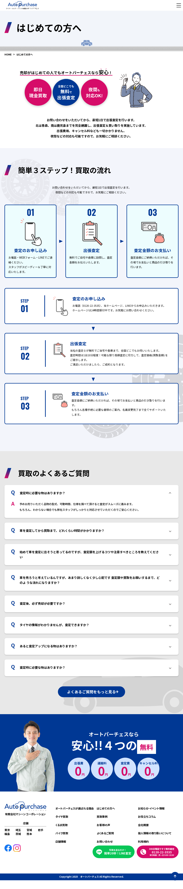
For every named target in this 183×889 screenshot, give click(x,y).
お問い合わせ (105, 841)
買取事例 (102, 816)
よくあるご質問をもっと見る (91, 691)
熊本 (29, 834)
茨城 (18, 834)
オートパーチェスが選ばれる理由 (74, 808)
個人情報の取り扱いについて (154, 833)
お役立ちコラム (147, 816)
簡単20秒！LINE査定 (117, 851)
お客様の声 (103, 825)
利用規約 (143, 841)
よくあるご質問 (105, 833)
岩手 (40, 830)
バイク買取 (61, 833)
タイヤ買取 (61, 816)
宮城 (29, 830)
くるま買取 (61, 825)
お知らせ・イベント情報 (151, 808)
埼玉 (18, 830)
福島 (7, 834)
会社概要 (143, 825)
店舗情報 (60, 841)
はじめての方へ (106, 808)
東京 (7, 830)
